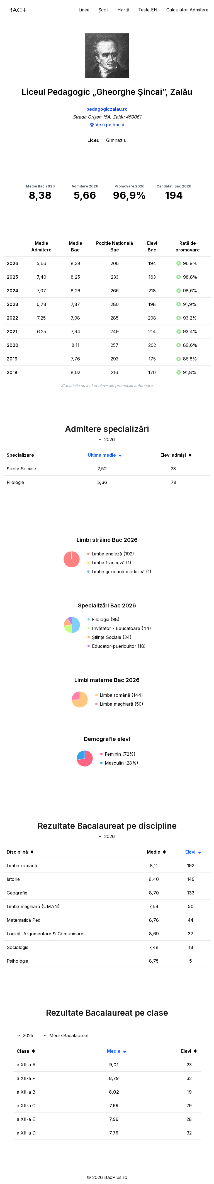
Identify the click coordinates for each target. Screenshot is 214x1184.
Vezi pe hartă (109, 124)
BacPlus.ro (115, 1177)
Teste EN (147, 10)
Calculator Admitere (187, 10)
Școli (103, 10)
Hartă (123, 10)
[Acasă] (18, 10)
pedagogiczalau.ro (107, 109)
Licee (84, 10)
